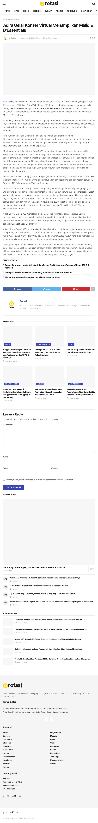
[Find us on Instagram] (8, 796)
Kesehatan (7, 760)
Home (5, 19)
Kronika (6, 763)
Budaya (48, 11)
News (7, 11)
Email (6, 468)
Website (54, 468)
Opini (16, 11)
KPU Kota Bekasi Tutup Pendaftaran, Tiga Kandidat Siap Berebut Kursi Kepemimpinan (81, 392)
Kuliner (6, 767)
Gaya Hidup (86, 11)
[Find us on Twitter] (14, 796)
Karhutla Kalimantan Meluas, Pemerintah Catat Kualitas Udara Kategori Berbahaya (48, 649)
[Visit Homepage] (49, 3)
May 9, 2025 (8, 401)
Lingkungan (55, 732)
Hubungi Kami (9, 789)
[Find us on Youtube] (20, 796)
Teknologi (72, 11)
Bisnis (26, 11)
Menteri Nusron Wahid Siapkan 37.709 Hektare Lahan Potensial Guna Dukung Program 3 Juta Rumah (51, 601)
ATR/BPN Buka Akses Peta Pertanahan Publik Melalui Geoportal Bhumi (38, 586)
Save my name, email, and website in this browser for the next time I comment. (39, 480)
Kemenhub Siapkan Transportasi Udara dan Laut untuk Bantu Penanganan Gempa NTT (50, 619)
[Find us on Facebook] (3, 796)
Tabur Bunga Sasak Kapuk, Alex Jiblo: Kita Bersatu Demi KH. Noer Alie (34, 567)
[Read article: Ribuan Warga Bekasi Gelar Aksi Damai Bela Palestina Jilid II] (81, 336)
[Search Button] (93, 4)
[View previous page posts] (47, 719)
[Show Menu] (4, 4)
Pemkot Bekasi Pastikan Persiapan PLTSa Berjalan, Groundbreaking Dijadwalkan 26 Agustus (52, 659)
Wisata (53, 763)
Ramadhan (55, 753)
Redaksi (6, 778)
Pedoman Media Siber (12, 782)
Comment (8, 424)
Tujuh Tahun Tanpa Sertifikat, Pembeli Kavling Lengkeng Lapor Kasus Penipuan (42, 594)
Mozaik (53, 736)
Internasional (9, 757)
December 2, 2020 (28, 38)
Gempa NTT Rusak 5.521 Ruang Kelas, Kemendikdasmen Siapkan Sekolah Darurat (48, 639)
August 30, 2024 (73, 398)
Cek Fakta (7, 739)
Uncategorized (14, 19)
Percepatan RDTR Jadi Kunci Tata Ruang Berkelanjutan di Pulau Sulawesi (38, 272)
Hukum (40, 384)
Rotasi (13, 38)
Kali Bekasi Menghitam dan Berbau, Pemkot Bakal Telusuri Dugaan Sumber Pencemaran (51, 629)
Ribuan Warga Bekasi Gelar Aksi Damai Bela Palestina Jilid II (32, 277)
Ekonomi (37, 11)
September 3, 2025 (10, 361)
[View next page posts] (51, 719)
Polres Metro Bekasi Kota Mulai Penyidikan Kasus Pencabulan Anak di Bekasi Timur (48, 392)
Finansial (7, 746)
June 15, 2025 (72, 355)
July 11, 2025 (40, 358)
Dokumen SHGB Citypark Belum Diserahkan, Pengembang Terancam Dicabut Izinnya (44, 578)
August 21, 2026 (21, 622)
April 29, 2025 (41, 398)
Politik (59, 11)
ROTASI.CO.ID (10, 101)
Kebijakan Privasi (10, 785)
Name (6, 457)
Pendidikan (55, 746)
